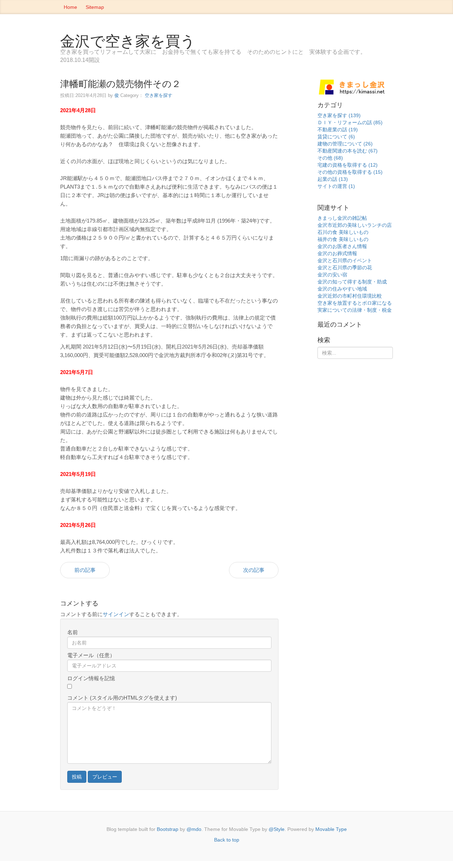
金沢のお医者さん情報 (342, 246)
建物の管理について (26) (345, 144)
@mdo (194, 829)
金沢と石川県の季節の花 (344, 267)
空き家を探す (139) (339, 115)
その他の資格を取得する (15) (350, 172)
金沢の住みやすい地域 (342, 289)
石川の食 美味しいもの (342, 232)
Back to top (226, 840)
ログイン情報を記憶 (91, 678)
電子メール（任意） (91, 655)
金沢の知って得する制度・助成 (352, 282)
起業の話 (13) (332, 179)
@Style (277, 829)
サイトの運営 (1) (336, 186)
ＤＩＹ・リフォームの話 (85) (350, 122)
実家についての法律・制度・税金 (354, 310)
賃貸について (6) (336, 136)
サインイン (116, 614)
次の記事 (253, 570)
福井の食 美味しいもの (342, 239)
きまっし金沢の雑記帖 (342, 218)
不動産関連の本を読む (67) (347, 151)
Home (70, 7)
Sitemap (95, 7)
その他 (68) (330, 158)
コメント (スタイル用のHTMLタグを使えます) (122, 698)
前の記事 (85, 570)
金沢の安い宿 (332, 274)
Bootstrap (167, 829)
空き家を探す (158, 95)
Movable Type (331, 829)
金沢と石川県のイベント (344, 260)
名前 (72, 632)
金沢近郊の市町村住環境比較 (349, 296)
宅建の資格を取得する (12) (347, 165)
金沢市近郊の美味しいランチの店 (354, 225)
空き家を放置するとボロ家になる (354, 303)
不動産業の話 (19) (337, 129)
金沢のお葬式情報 (337, 253)
